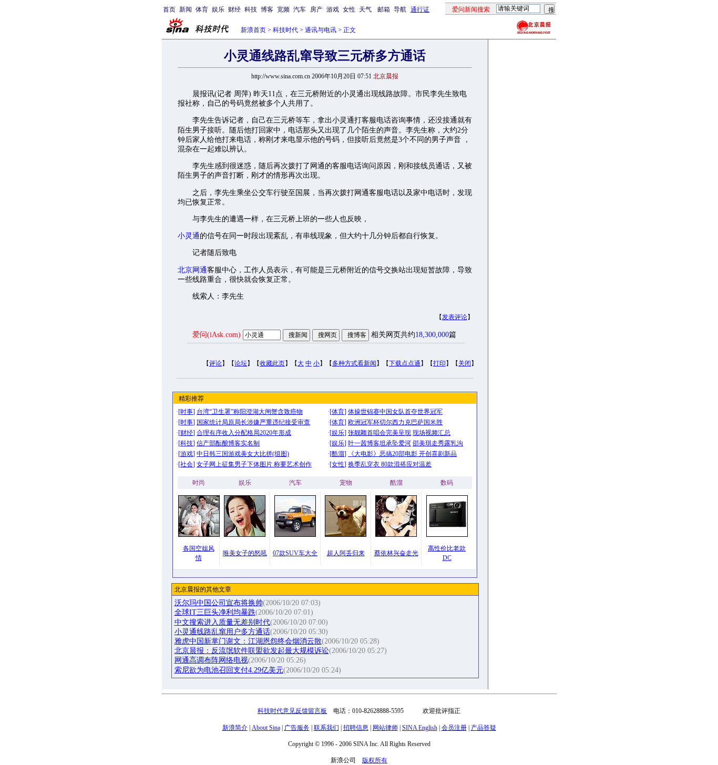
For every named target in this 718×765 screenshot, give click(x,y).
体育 (202, 9)
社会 (186, 464)
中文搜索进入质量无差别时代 (222, 622)
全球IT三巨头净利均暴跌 (215, 612)
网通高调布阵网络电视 (211, 660)
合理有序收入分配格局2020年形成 (244, 432)
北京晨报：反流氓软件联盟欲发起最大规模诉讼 (252, 651)
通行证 (420, 9)
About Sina (266, 727)
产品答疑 (483, 727)
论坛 (240, 363)
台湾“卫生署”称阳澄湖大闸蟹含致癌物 (250, 411)
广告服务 (297, 727)
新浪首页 (253, 30)
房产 (316, 9)
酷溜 (338, 453)
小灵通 (189, 236)
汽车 (299, 9)
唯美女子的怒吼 (245, 553)
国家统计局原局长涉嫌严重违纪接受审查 (253, 422)
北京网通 (192, 270)
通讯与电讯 (320, 30)
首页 (169, 9)
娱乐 (218, 9)
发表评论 (454, 317)
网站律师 (385, 727)
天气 (365, 9)
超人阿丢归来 (346, 553)
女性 (349, 9)
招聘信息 (355, 727)
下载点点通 (404, 363)
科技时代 (285, 30)
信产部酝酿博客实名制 (228, 443)
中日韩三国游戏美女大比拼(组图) (243, 453)
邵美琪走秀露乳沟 (438, 443)
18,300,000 (432, 335)
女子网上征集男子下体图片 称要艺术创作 (254, 464)
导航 (400, 9)
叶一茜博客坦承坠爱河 (379, 443)
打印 (439, 363)
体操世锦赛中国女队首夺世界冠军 (395, 411)
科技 (250, 9)
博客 (267, 9)
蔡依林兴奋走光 (396, 553)
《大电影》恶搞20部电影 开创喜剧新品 (402, 453)
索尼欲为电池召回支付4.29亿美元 (229, 670)
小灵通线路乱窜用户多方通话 (222, 632)
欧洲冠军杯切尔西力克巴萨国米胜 (395, 422)
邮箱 (383, 9)
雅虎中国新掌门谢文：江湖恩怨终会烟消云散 (248, 641)
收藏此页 (272, 363)
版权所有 (374, 760)
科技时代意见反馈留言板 (292, 711)
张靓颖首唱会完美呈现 (379, 432)
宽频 (283, 9)
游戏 (332, 9)
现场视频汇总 (431, 432)
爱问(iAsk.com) (216, 335)
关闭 (464, 363)
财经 (234, 9)
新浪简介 (235, 727)
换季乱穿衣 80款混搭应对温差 (390, 464)
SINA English (419, 727)
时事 (186, 411)
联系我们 (326, 727)
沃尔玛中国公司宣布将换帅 (219, 603)
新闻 (185, 9)
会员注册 (454, 727)
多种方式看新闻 (354, 363)
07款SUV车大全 (295, 553)
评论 (215, 363)
